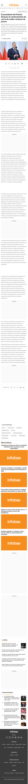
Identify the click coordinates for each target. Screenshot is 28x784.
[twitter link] (10, 737)
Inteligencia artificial (18, 8)
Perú (5, 747)
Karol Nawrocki (11, 427)
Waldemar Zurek (5, 430)
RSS (23, 747)
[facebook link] (7, 737)
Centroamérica (10, 747)
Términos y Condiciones (9, 773)
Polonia (3, 427)
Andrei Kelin (24, 8)
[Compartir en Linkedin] (15, 63)
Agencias (3, 11)
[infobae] (14, 5)
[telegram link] (18, 737)
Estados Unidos (19, 744)
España (13, 744)
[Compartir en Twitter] (12, 63)
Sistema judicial (5, 435)
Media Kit (14, 765)
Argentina (6, 762)
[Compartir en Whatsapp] (6, 63)
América (4, 744)
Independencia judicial (17, 432)
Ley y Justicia (13, 435)
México (24, 744)
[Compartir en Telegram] (18, 63)
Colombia (8, 744)
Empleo (16, 754)
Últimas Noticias (17, 747)
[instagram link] (13, 737)
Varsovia (13, 430)
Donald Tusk (19, 427)
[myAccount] (26, 5)
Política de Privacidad (19, 773)
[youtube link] (15, 737)
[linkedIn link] (21, 737)
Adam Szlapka (22, 435)
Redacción (12, 754)
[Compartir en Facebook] (9, 63)
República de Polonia (6, 432)
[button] (2, 5)
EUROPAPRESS (5, 438)
